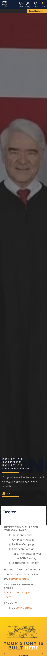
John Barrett (24, 608)
